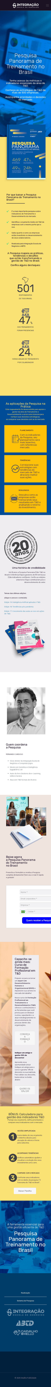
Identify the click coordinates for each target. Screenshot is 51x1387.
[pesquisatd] (25, 5)
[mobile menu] (47, 5)
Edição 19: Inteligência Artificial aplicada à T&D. (22, 602)
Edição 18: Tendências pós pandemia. (19, 606)
